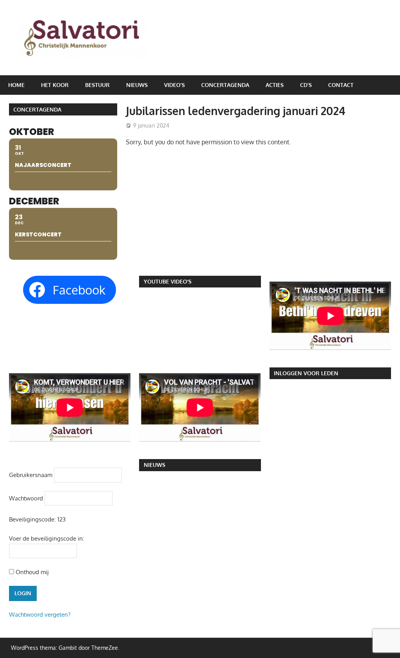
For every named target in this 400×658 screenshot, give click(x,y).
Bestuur (97, 85)
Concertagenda (225, 85)
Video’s (174, 85)
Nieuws (137, 85)
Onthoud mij (31, 572)
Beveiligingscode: (32, 519)
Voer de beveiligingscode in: (46, 538)
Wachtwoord (26, 498)
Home (16, 85)
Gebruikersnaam (30, 475)
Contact (341, 85)
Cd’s (306, 85)
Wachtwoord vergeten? (39, 614)
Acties (275, 85)
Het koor (55, 85)
